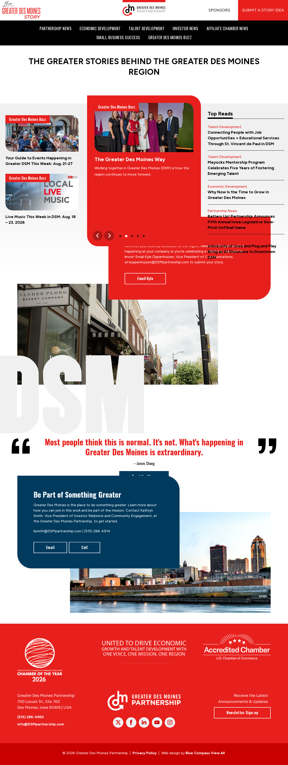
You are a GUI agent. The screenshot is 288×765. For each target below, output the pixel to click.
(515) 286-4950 (30, 717)
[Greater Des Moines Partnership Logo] (144, 8)
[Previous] (98, 236)
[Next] (109, 236)
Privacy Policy (145, 753)
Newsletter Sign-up (242, 712)
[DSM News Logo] (21, 10)
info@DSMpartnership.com (40, 724)
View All (218, 753)
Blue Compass (198, 753)
